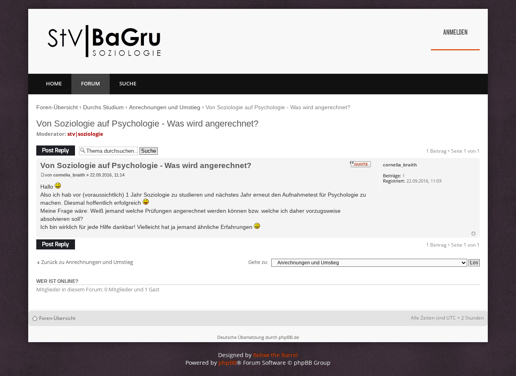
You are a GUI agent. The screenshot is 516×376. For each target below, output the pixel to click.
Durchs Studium (103, 107)
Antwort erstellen (55, 148)
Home (54, 83)
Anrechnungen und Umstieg (164, 107)
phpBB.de (289, 337)
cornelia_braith (69, 174)
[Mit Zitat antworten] (360, 164)
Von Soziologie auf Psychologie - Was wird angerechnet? (147, 123)
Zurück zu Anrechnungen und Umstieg (87, 262)
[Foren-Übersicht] (104, 41)
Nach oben (473, 233)
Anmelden (455, 33)
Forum (90, 83)
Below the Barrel (275, 355)
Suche (127, 83)
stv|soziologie (85, 133)
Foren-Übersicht (57, 107)
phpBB (227, 362)
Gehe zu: (258, 262)
